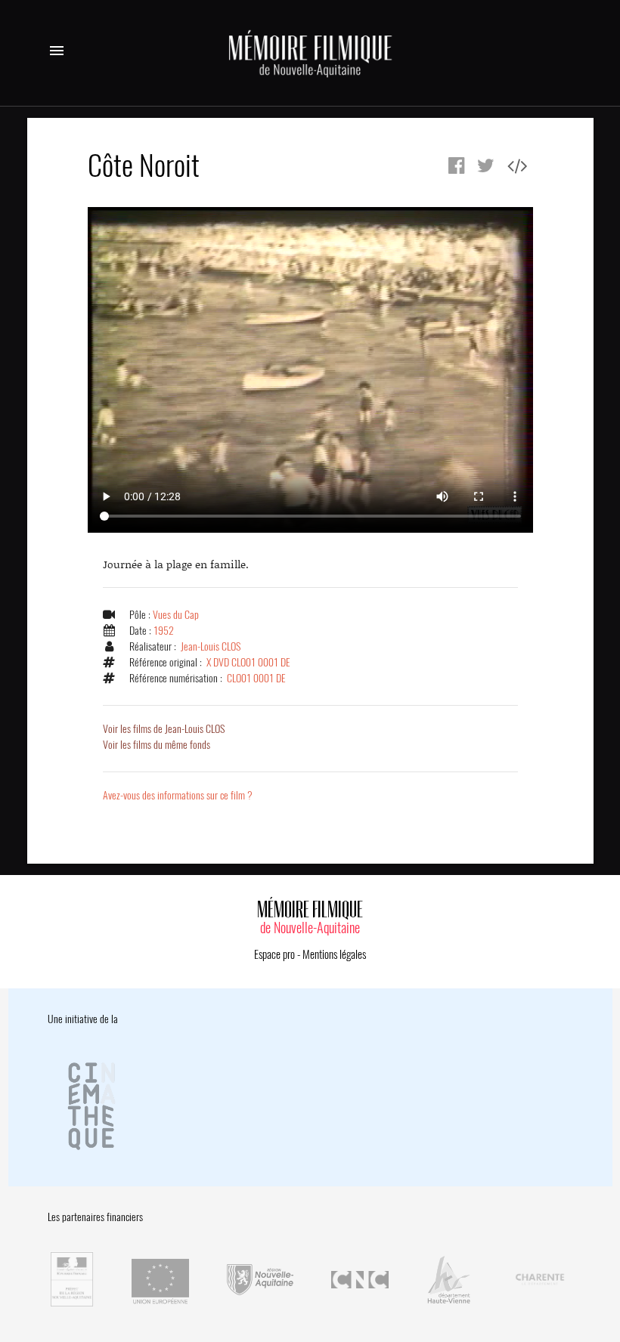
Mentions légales (334, 954)
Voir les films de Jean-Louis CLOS (164, 729)
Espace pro (274, 954)
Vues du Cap (176, 615)
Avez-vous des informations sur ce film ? (178, 795)
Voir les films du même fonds (156, 744)
